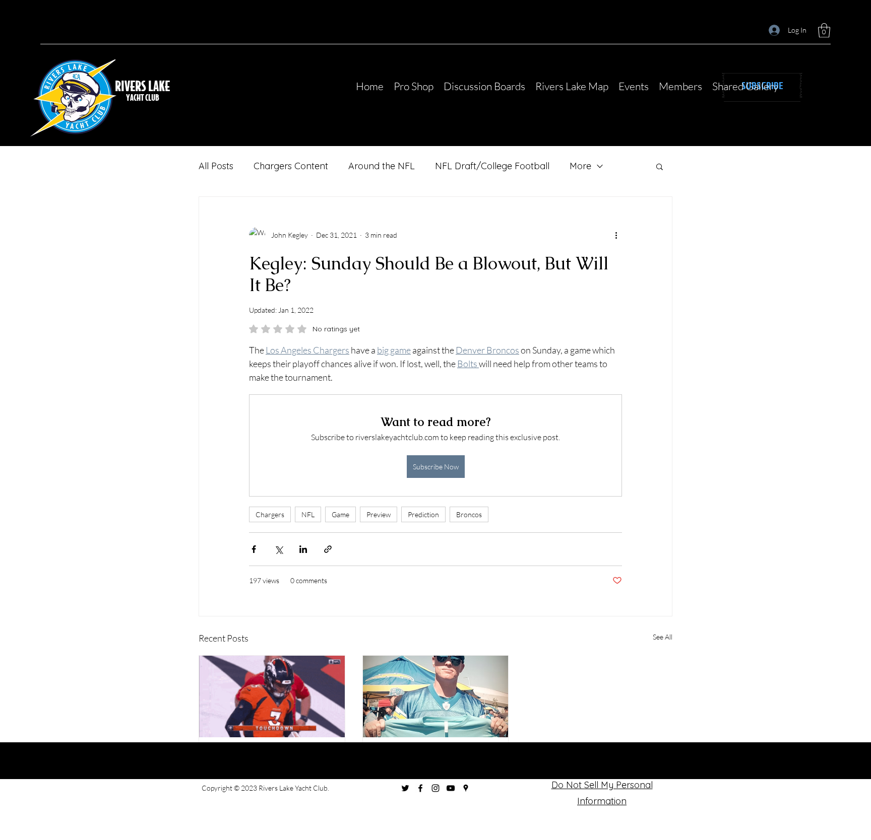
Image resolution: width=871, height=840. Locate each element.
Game (340, 514)
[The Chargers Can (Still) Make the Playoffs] (436, 696)
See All (662, 637)
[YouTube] (451, 788)
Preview (378, 514)
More (580, 166)
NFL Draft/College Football (492, 166)
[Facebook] (420, 788)
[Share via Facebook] (254, 549)
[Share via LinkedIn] (303, 549)
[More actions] (616, 235)
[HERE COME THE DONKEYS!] (272, 696)
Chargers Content (291, 166)
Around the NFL (381, 166)
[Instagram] (435, 788)
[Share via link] (328, 549)
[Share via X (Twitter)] (278, 549)
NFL (308, 514)
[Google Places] (466, 788)
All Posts (216, 166)
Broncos (469, 514)
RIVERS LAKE (143, 85)
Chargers (270, 514)
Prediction (423, 514)
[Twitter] (405, 788)
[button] (824, 30)
